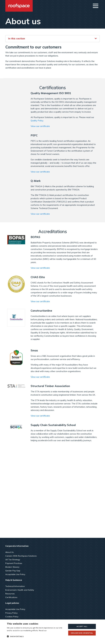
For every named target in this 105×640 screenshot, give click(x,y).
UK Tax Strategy (12, 559)
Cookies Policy (11, 616)
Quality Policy (37, 120)
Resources (10, 593)
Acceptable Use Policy (15, 574)
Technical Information (15, 586)
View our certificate (40, 126)
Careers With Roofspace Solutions (21, 556)
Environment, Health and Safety (19, 590)
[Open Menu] (95, 5)
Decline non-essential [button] (82, 633)
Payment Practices (13, 563)
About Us (9, 552)
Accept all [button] (82, 626)
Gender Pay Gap (12, 570)
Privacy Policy (11, 613)
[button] (36, 636)
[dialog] (52, 629)
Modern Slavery (12, 567)
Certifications (11, 597)
